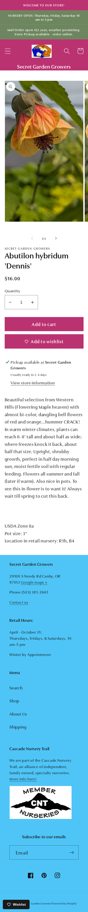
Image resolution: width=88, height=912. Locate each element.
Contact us (18, 602)
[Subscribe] (71, 852)
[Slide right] (56, 238)
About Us (18, 714)
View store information (33, 382)
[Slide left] (32, 238)
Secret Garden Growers (36, 903)
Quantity (12, 290)
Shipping (18, 727)
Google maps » (34, 582)
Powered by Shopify (64, 903)
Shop (14, 700)
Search (16, 687)
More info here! (23, 778)
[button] (7, 51)
